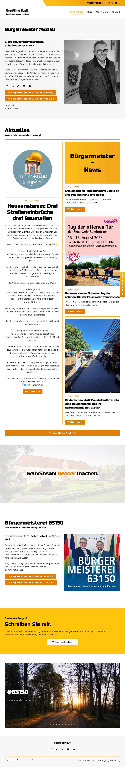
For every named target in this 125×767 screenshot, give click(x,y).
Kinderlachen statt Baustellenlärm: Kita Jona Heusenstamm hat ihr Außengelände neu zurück (92, 404)
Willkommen (77, 12)
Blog (90, 12)
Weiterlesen (32, 391)
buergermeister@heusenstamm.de (26, 567)
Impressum (10, 760)
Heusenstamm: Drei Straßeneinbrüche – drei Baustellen (32, 212)
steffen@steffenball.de (14, 570)
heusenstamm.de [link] (35, 385)
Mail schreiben (64, 642)
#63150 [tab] (50, 724)
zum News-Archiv (63, 433)
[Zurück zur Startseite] (17, 12)
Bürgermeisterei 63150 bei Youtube (32, 99)
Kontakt (116, 12)
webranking (115, 760)
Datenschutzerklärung (27, 760)
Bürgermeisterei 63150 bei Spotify (32, 93)
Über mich (102, 12)
